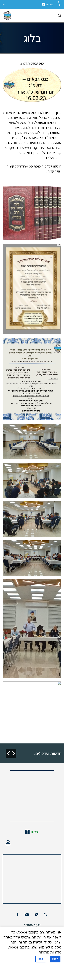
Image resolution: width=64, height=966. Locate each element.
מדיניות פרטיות (50, 952)
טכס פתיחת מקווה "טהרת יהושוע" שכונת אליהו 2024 (29, 735)
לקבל (55, 959)
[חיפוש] (59, 15)
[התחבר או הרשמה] (8, 843)
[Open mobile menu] (3, 4)
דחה (40, 959)
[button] (8, 753)
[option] (31, 734)
